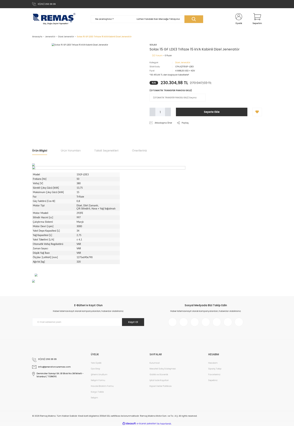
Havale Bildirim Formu (102, 386)
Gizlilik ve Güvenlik (159, 374)
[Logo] (54, 19)
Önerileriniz (139, 151)
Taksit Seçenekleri (106, 151)
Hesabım (213, 362)
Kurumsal (155, 362)
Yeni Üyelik (96, 362)
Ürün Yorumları (71, 151)
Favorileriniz (214, 374)
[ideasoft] (129, 423)
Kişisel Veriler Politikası (161, 386)
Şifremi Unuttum (99, 374)
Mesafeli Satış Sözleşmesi (163, 368)
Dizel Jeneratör (182, 62)
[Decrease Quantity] (152, 112)
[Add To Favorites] (257, 112)
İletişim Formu (98, 380)
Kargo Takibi (97, 391)
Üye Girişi (95, 368)
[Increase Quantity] (168, 112)
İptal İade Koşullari (159, 380)
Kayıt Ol (133, 322)
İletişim (94, 397)
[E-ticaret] (147, 423)
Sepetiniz (212, 380)
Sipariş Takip (214, 368)
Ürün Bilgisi (39, 151)
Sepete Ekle (212, 112)
